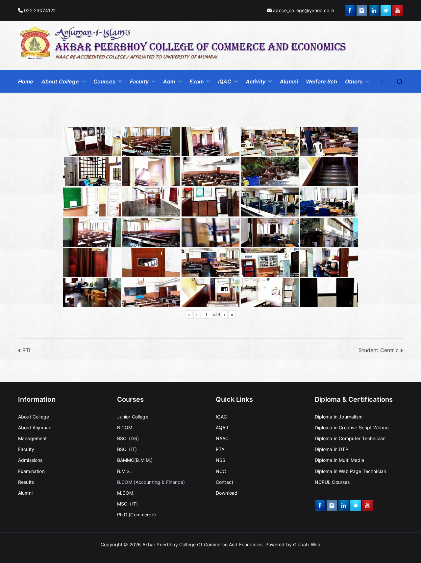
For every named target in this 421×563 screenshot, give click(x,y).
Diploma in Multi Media (339, 460)
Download (226, 493)
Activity (255, 81)
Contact (224, 482)
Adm (169, 81)
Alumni (289, 81)
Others (354, 81)
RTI (26, 350)
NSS (220, 460)
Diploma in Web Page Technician (350, 471)
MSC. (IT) (127, 504)
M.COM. (126, 493)
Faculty (139, 81)
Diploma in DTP (331, 449)
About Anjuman (34, 427)
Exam (196, 81)
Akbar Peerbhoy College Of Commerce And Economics (202, 544)
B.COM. (125, 427)
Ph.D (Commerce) (136, 514)
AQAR (222, 427)
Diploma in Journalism (338, 416)
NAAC (222, 438)
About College (60, 81)
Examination (31, 471)
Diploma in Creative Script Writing (352, 427)
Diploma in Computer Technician (350, 438)
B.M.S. (124, 471)
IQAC (224, 81)
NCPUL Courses (332, 482)
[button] (82, 81)
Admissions (30, 460)
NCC (221, 471)
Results (26, 482)
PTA (220, 449)
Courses (104, 81)
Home (26, 81)
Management (32, 438)
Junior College (132, 416)
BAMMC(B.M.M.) (135, 460)
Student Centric (378, 350)
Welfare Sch (321, 81)
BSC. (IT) (127, 449)
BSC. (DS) (128, 438)
